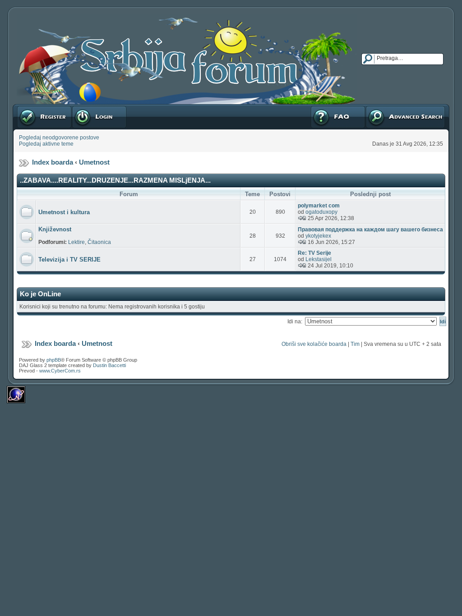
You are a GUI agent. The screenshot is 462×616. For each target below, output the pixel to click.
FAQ (315, 107)
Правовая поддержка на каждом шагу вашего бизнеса (370, 229)
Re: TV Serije (314, 253)
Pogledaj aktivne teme (46, 144)
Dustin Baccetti (109, 365)
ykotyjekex (318, 236)
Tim (355, 344)
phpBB (53, 360)
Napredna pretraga (388, 107)
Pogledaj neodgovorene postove (59, 137)
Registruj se (31, 107)
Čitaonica (99, 242)
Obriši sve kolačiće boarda (314, 344)
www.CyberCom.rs (60, 370)
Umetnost (94, 162)
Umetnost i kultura (64, 212)
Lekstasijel (318, 259)
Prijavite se (85, 107)
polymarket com (319, 205)
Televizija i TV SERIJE (69, 259)
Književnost (54, 229)
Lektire (76, 242)
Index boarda (52, 162)
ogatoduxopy (321, 212)
